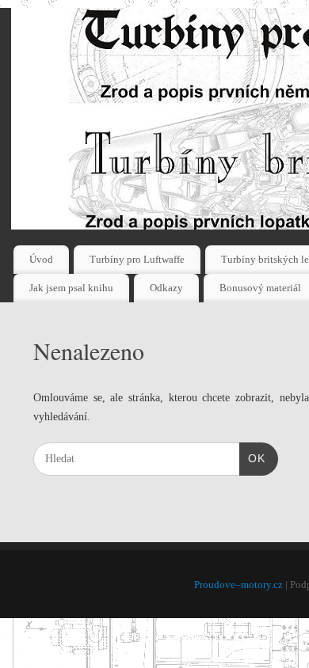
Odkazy (166, 288)
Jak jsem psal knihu (71, 288)
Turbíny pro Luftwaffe (137, 259)
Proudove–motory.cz (238, 584)
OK (252, 458)
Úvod (41, 259)
